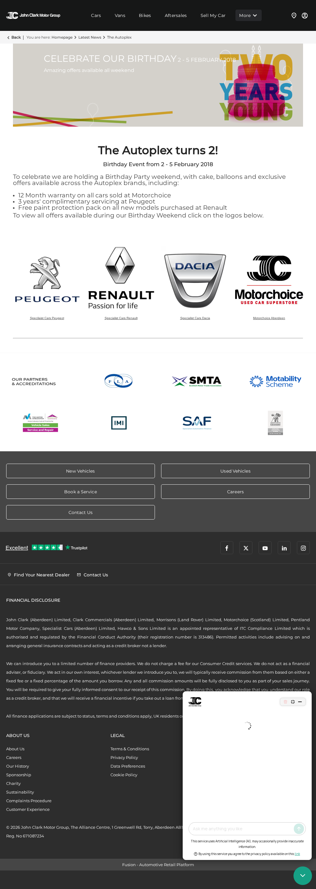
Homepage (62, 37)
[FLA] (119, 381)
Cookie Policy (123, 774)
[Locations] (294, 15)
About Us (15, 748)
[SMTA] (197, 381)
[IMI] (119, 423)
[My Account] (304, 15)
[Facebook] (226, 547)
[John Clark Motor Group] (33, 15)
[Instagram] (303, 547)
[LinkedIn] (284, 547)
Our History (17, 766)
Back (16, 37)
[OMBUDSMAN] (40, 423)
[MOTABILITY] (275, 381)
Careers (13, 757)
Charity (13, 783)
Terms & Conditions (129, 748)
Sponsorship (18, 774)
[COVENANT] (275, 423)
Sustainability (20, 792)
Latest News (89, 37)
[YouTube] (265, 547)
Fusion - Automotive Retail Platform (158, 864)
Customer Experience (28, 809)
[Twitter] (245, 547)
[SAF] (197, 423)
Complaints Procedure (29, 800)
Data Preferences (127, 766)
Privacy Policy (124, 757)
